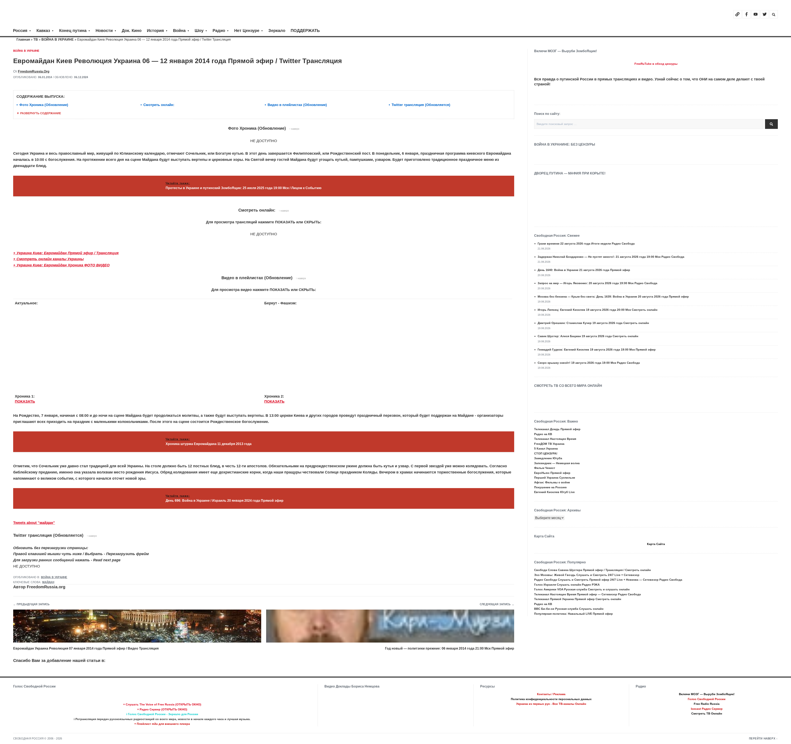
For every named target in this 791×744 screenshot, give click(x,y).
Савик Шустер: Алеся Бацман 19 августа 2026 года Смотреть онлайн (588, 336)
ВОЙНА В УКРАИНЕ (57, 39)
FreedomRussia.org (33, 71)
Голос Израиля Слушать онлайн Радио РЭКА (567, 584)
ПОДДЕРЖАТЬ (305, 30)
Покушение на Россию (550, 487)
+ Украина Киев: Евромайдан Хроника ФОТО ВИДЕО (61, 265)
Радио (219, 30)
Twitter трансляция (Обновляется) (421, 105)
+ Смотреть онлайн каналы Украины (48, 259)
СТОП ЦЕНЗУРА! (545, 453)
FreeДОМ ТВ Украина (549, 443)
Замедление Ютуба (548, 458)
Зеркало (276, 30)
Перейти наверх (762, 738)
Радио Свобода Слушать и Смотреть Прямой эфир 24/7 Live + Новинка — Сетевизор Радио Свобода (608, 579)
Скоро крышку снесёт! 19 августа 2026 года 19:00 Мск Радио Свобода (589, 362)
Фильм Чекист (544, 468)
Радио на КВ (543, 434)
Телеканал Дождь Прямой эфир (557, 429)
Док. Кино (132, 30)
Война (179, 30)
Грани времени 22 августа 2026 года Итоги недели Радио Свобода (586, 243)
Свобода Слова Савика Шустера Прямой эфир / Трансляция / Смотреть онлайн (592, 570)
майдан (48, 582)
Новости (104, 30)
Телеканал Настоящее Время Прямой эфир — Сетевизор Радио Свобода (587, 594)
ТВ (35, 39)
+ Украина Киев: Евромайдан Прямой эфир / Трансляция (66, 253)
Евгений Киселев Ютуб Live (554, 492)
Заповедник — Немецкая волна (557, 463)
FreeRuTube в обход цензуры (655, 63)
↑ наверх (294, 128)
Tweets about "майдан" (34, 523)
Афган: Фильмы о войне (552, 482)
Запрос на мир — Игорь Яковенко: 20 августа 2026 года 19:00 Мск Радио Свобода (597, 283)
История (155, 30)
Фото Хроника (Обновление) (43, 105)
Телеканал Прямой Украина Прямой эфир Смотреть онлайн (577, 599)
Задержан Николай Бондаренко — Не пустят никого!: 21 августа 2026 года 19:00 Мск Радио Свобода (611, 256)
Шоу (199, 30)
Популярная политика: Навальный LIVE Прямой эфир (573, 613)
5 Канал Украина (546, 448)
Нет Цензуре (246, 30)
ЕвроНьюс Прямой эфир (552, 472)
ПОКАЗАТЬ (25, 401)
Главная (23, 39)
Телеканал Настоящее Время (555, 438)
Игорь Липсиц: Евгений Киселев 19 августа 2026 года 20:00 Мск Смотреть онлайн (597, 309)
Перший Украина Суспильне (554, 477)
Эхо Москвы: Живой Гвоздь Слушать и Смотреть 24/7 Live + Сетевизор (586, 575)
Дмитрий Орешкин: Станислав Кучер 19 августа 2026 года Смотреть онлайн (593, 323)
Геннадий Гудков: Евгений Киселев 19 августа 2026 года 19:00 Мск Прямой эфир (597, 349)
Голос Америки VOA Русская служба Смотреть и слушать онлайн (582, 589)
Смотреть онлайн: (158, 105)
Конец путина (73, 30)
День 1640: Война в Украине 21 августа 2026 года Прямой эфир (584, 270)
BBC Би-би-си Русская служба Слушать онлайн (568, 608)
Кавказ (43, 30)
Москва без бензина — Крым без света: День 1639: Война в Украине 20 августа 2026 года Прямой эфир (613, 296)
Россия (20, 30)
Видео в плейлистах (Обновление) (297, 105)
